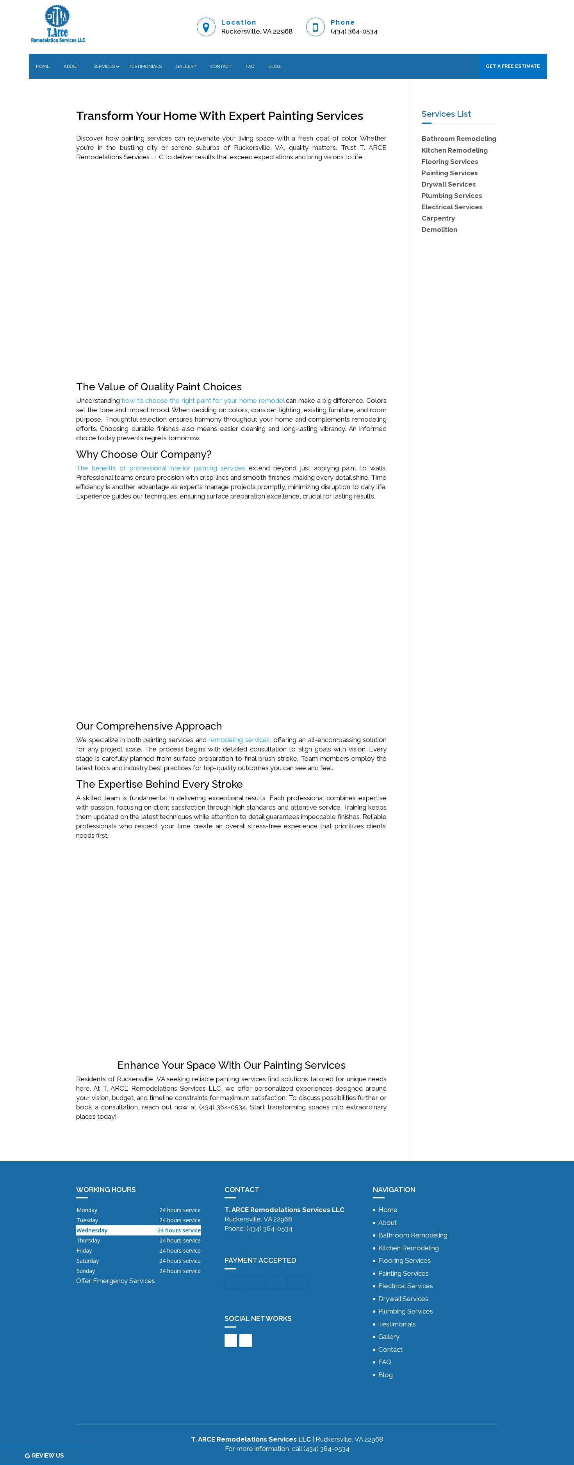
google (245, 1340)
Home (43, 66)
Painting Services (403, 1273)
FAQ (250, 66)
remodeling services (239, 740)
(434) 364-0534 (354, 31)
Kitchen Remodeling (408, 1248)
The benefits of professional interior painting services (160, 468)
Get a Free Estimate (513, 66)
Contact (221, 66)
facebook (231, 1340)
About (71, 66)
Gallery (186, 66)
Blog (274, 66)
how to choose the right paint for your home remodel (203, 400)
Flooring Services (404, 1260)
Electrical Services (405, 1286)
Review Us (48, 1455)
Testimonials (145, 66)
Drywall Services (403, 1299)
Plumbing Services (405, 1311)
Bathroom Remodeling (412, 1235)
